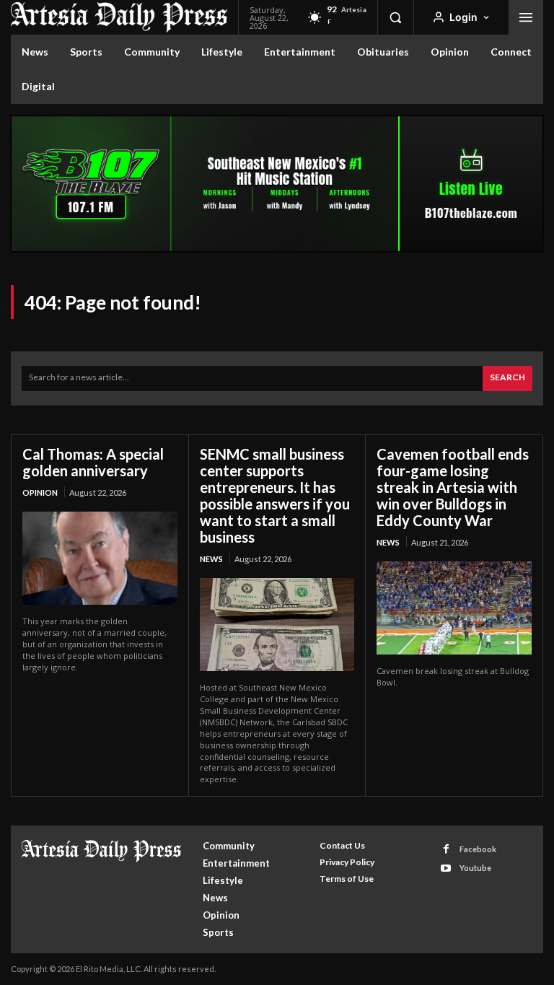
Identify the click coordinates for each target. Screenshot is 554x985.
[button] (395, 17)
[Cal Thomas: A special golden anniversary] (99, 558)
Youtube (475, 867)
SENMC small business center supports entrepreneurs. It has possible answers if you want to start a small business (275, 495)
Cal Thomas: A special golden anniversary (93, 462)
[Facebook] (446, 849)
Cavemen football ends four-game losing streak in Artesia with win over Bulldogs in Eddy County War (453, 487)
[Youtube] (446, 868)
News (211, 559)
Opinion (40, 492)
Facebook (478, 849)
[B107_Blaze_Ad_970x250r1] (277, 248)
